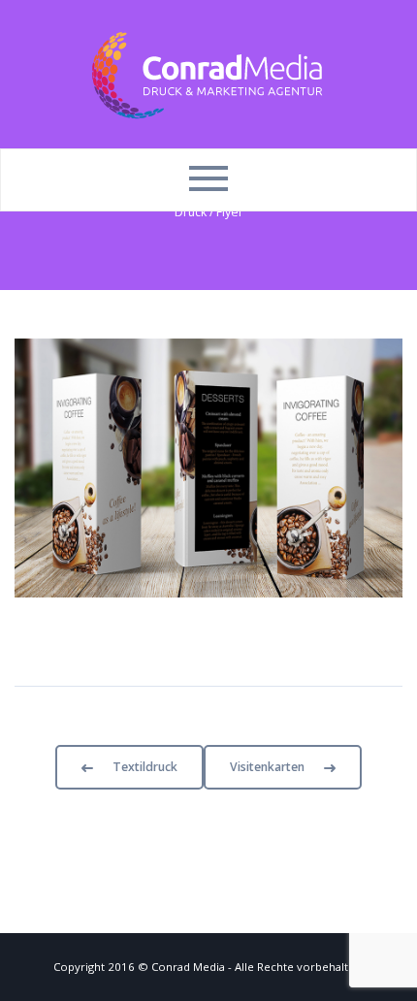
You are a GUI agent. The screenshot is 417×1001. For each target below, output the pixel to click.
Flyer (229, 212)
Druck (191, 212)
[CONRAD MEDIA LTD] (209, 73)
